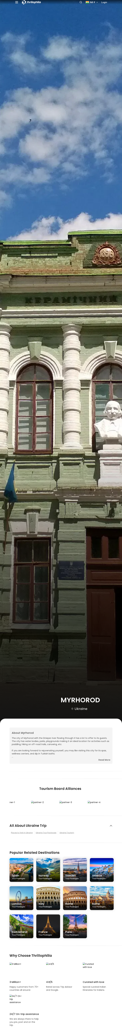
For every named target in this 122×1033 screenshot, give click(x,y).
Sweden (72, 877)
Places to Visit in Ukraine (22, 832)
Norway (45, 877)
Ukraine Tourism (67, 832)
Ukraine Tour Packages (46, 832)
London (18, 905)
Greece (98, 877)
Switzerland (19, 933)
